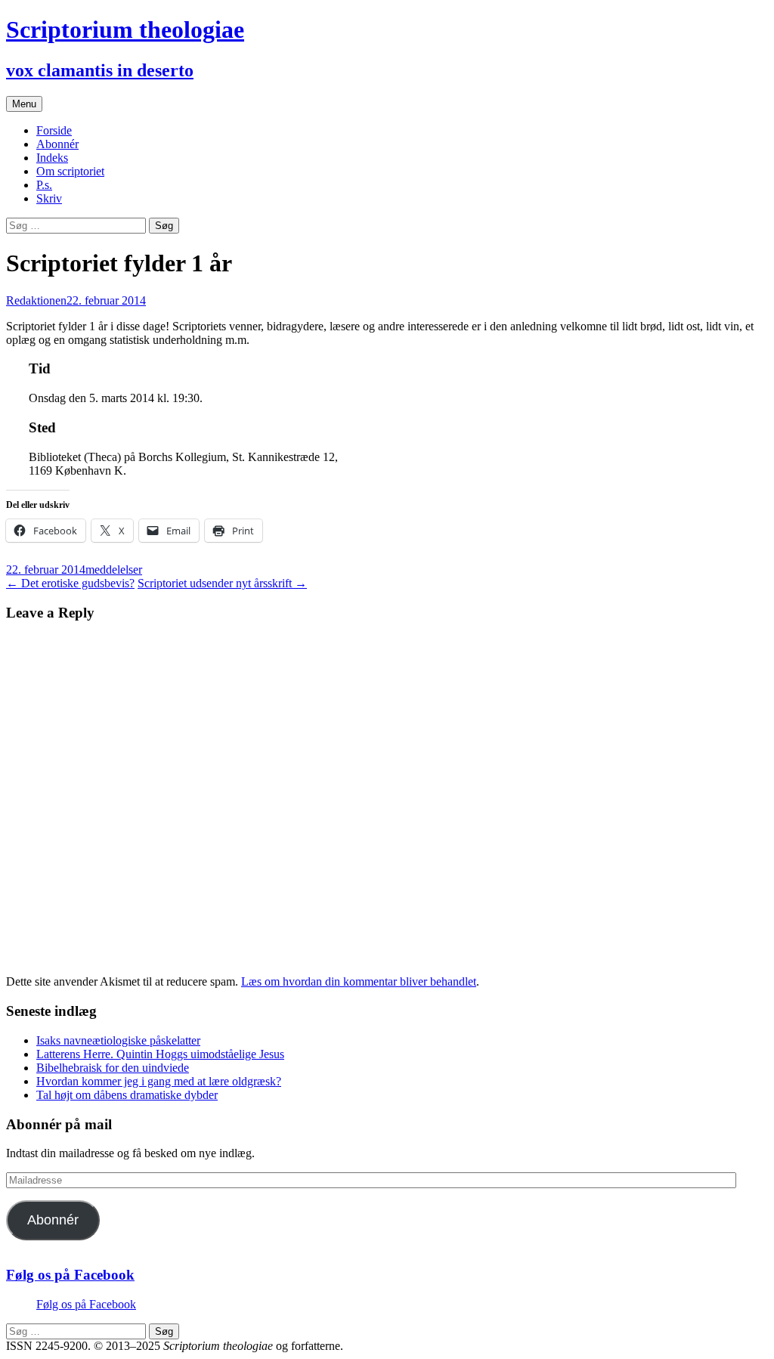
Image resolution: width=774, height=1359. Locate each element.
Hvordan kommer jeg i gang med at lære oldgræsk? (158, 1081)
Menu (24, 104)
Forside (54, 130)
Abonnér (57, 144)
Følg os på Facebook (70, 1275)
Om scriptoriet (70, 171)
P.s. (44, 184)
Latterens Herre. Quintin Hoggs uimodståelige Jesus (160, 1054)
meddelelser (113, 569)
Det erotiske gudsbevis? (70, 583)
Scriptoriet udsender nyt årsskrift (222, 583)
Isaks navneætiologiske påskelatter (118, 1040)
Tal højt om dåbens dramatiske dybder (127, 1094)
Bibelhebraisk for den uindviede (112, 1067)
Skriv (49, 198)
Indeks (52, 157)
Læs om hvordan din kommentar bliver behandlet (358, 981)
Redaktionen (36, 300)
